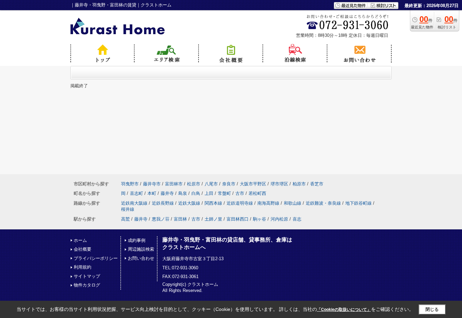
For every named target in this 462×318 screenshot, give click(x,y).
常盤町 (224, 193)
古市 (239, 193)
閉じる (432, 309)
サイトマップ (87, 276)
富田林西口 (238, 219)
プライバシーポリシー (96, 258)
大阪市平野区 (253, 183)
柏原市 (299, 183)
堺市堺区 (279, 183)
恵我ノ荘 (160, 219)
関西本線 (213, 203)
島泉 (182, 193)
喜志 (297, 219)
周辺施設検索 (141, 249)
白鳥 (195, 193)
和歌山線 (292, 203)
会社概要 (82, 249)
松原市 (193, 183)
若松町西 (257, 193)
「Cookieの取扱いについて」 (344, 309)
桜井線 (127, 209)
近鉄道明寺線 (240, 203)
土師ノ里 (213, 219)
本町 (151, 193)
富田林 (180, 219)
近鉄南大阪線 (134, 203)
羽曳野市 (130, 183)
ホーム (80, 240)
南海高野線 (268, 203)
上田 (209, 193)
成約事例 (136, 240)
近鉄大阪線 (189, 203)
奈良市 (228, 183)
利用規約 (82, 267)
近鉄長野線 (163, 203)
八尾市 (211, 183)
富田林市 (174, 183)
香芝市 (316, 183)
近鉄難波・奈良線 (323, 203)
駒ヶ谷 (259, 219)
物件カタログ (87, 285)
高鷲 (125, 219)
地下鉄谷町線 (358, 203)
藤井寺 (167, 193)
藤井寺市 (152, 183)
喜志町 (136, 193)
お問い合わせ (141, 258)
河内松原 (279, 219)
